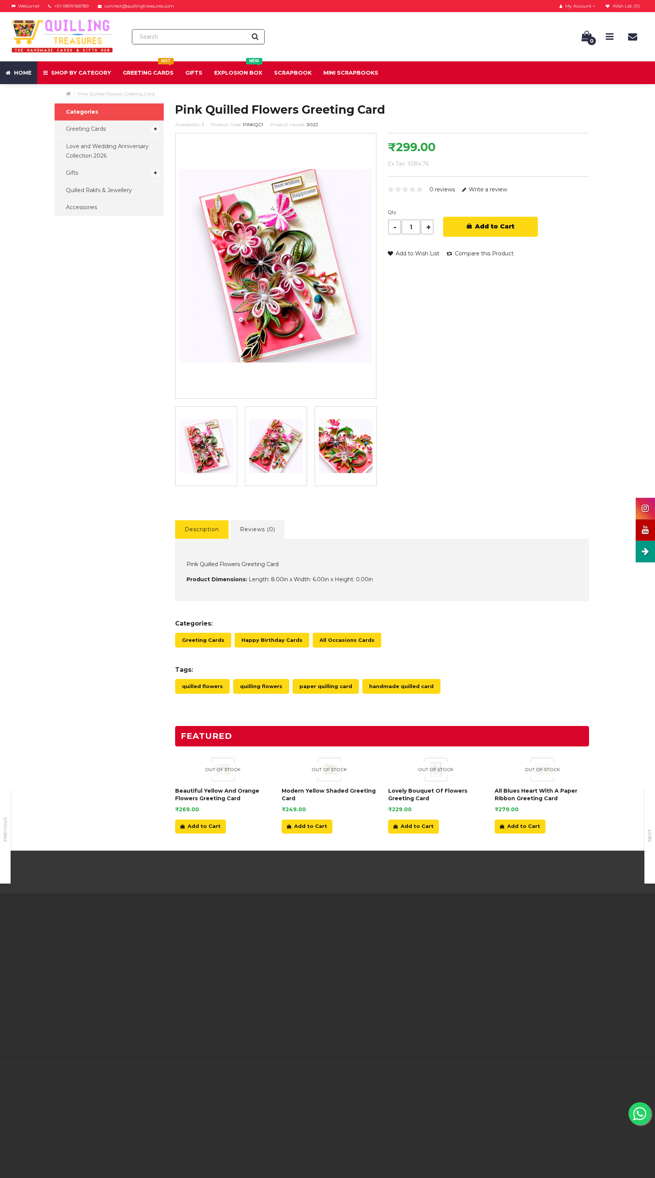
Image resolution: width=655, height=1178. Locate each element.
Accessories (81, 207)
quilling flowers (261, 686)
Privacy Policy (190, 955)
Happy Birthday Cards (271, 640)
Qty (392, 212)
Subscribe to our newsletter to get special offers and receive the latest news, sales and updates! (563, 941)
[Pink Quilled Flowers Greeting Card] (206, 446)
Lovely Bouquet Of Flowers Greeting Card (427, 794)
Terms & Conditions (198, 965)
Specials (397, 955)
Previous (5, 829)
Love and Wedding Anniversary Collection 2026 (107, 151)
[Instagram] (637, 1079)
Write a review (487, 189)
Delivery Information (199, 946)
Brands (396, 936)
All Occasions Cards (347, 640)
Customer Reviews (197, 1003)
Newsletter (401, 965)
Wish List (291, 974)
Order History (297, 965)
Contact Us (294, 936)
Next (649, 835)
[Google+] (589, 1079)
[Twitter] (573, 1079)
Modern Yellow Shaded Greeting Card (329, 794)
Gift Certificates (407, 946)
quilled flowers (202, 686)
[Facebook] (557, 1079)
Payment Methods (197, 1012)
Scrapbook (293, 72)
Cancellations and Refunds (207, 974)
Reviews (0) (257, 529)
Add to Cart (493, 226)
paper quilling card (325, 686)
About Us (184, 936)
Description (202, 529)
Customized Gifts (195, 1021)
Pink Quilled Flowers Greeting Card (116, 94)
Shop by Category (80, 72)
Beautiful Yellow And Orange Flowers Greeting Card (217, 794)
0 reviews (442, 189)
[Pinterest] (605, 1079)
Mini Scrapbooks (350, 72)
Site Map (398, 974)
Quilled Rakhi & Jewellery (99, 190)
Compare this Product (483, 253)
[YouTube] (621, 1079)
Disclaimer (186, 993)
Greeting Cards (148, 68)
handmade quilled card (401, 686)
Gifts (193, 72)
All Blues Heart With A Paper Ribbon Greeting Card (536, 794)
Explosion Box (238, 68)
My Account (295, 946)
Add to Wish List (416, 253)
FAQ (178, 984)
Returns (290, 955)
